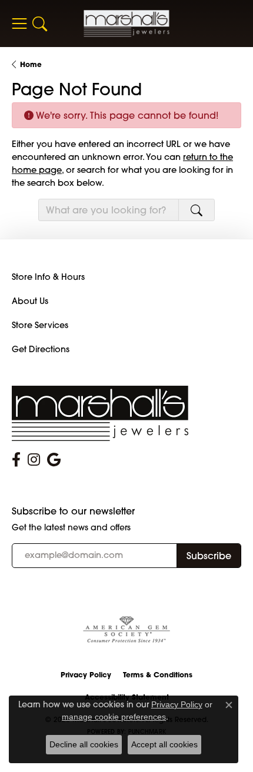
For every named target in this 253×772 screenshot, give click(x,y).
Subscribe (209, 556)
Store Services (40, 325)
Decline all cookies (83, 744)
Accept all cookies (164, 744)
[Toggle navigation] (19, 23)
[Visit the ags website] (126, 630)
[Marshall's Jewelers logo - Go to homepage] (126, 23)
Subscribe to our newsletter (73, 511)
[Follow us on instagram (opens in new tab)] (34, 460)
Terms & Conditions (157, 674)
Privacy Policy (86, 674)
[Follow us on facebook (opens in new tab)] (16, 460)
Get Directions (40, 349)
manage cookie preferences (114, 716)
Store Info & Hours (48, 277)
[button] (39, 23)
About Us (30, 301)
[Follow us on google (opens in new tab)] (54, 460)
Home (31, 64)
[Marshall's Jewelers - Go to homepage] (100, 412)
